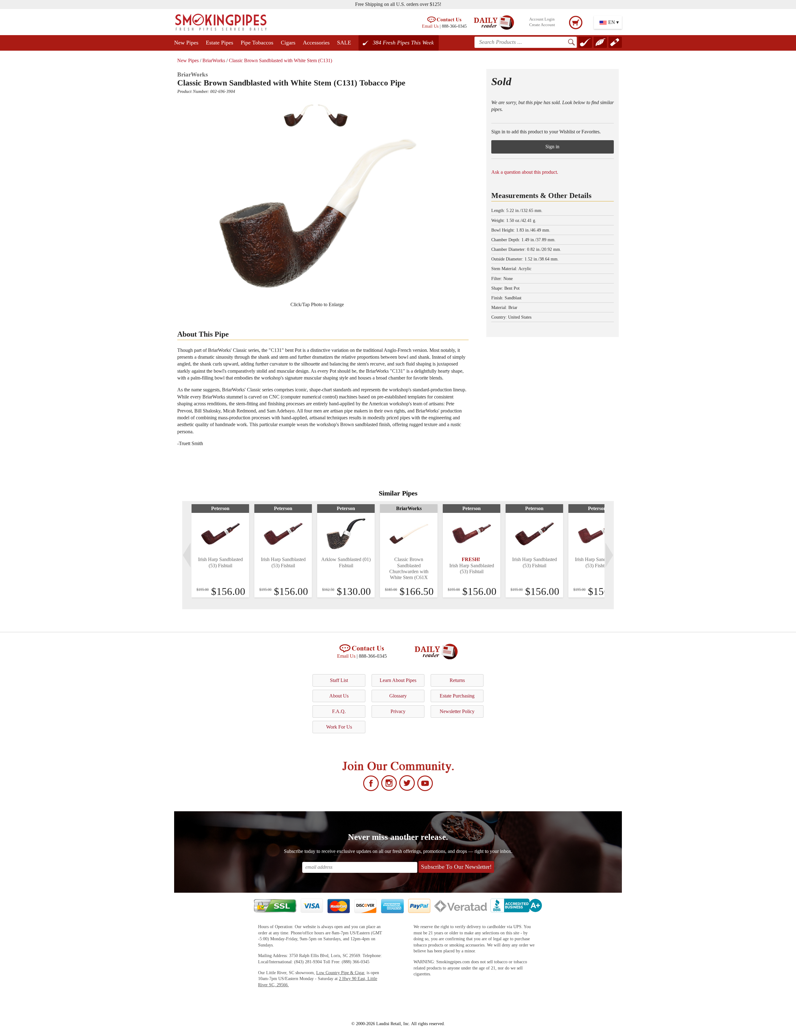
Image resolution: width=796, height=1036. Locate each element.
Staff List (339, 680)
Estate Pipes (219, 42)
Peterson (220, 508)
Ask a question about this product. (524, 172)
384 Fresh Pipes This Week (403, 42)
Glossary (398, 695)
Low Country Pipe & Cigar (340, 972)
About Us (339, 695)
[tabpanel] (220, 550)
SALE (344, 42)
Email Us (430, 26)
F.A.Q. (339, 711)
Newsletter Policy (457, 711)
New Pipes (186, 42)
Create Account (542, 25)
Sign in (552, 146)
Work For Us (339, 727)
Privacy (398, 711)
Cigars (288, 42)
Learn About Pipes (398, 680)
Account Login (542, 19)
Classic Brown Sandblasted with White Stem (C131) (280, 60)
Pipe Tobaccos (257, 42)
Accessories (316, 42)
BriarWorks (213, 60)
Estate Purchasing (457, 695)
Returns (457, 680)
